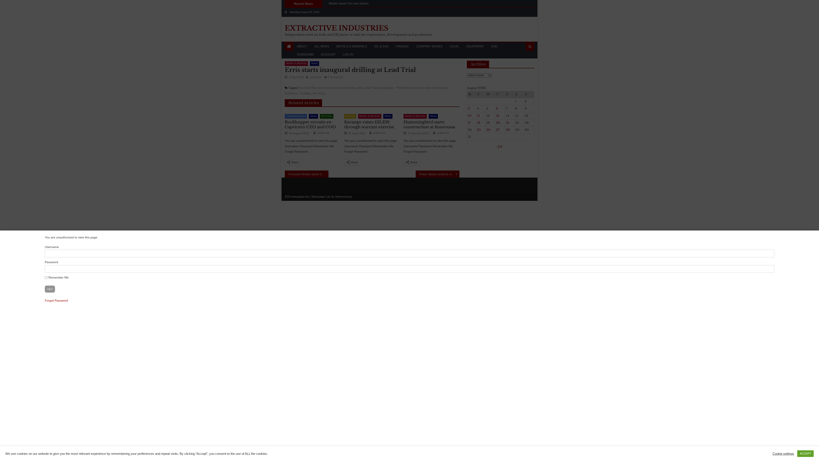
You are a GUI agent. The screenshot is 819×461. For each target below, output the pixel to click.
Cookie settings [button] (783, 453)
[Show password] (768, 269)
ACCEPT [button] (805, 453)
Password (51, 262)
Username (52, 247)
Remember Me (58, 277)
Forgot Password (56, 300)
